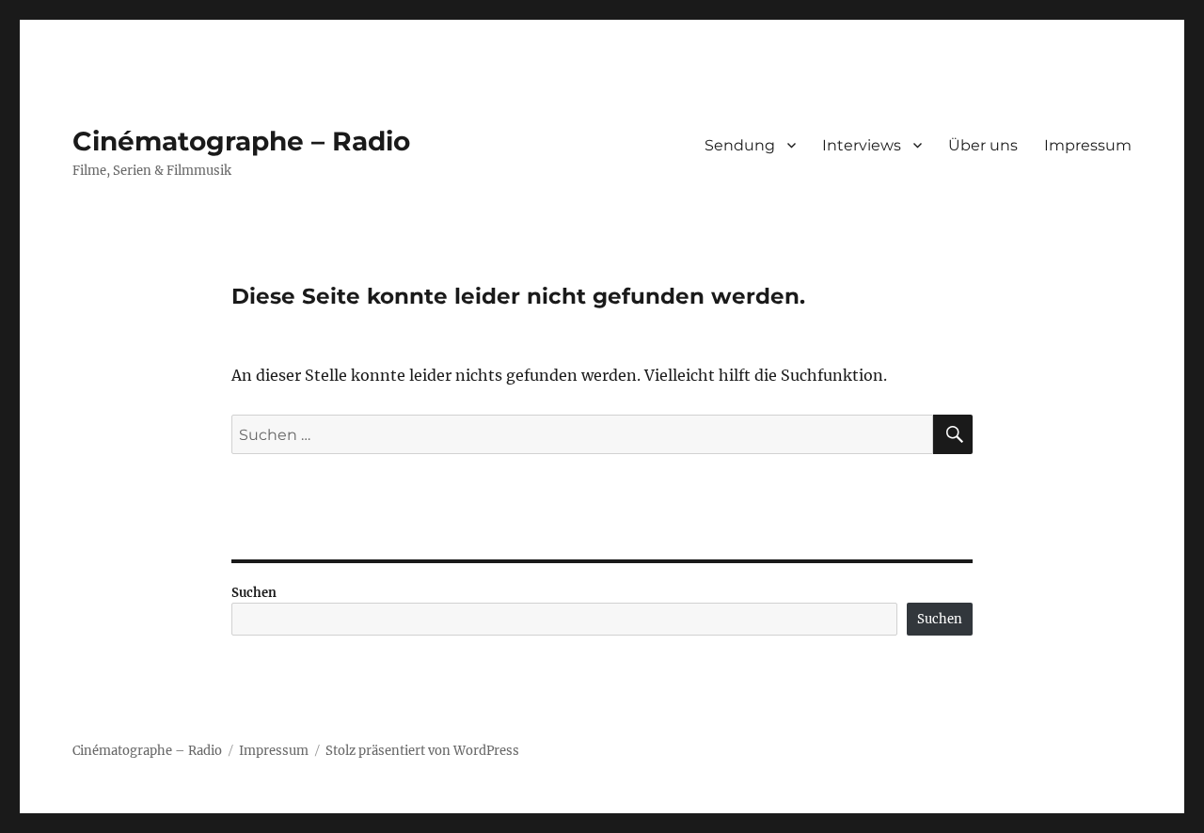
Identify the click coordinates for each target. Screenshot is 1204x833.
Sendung (740, 145)
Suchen (254, 593)
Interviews (861, 145)
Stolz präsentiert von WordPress (422, 751)
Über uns (983, 145)
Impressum (1088, 145)
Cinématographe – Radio (241, 141)
